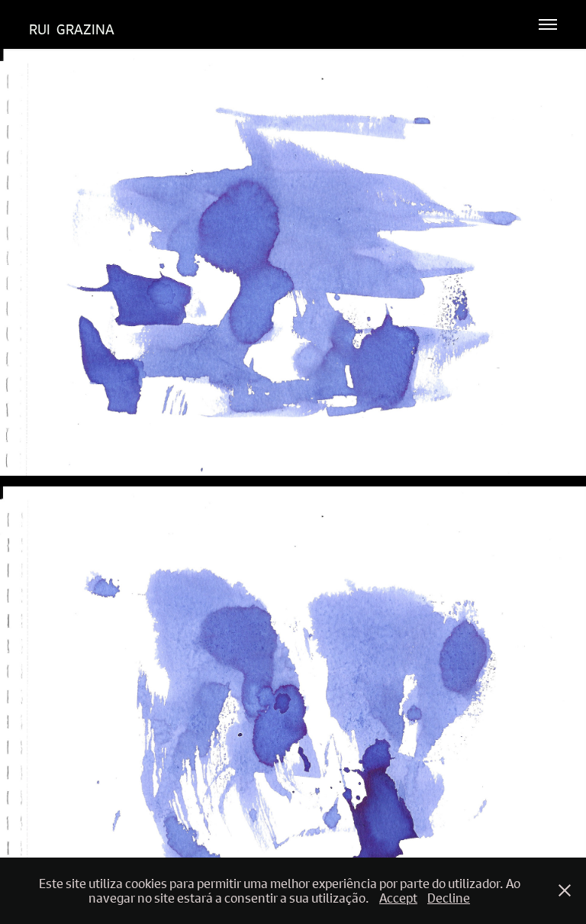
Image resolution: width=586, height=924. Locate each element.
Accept (398, 897)
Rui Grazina (71, 29)
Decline (448, 897)
